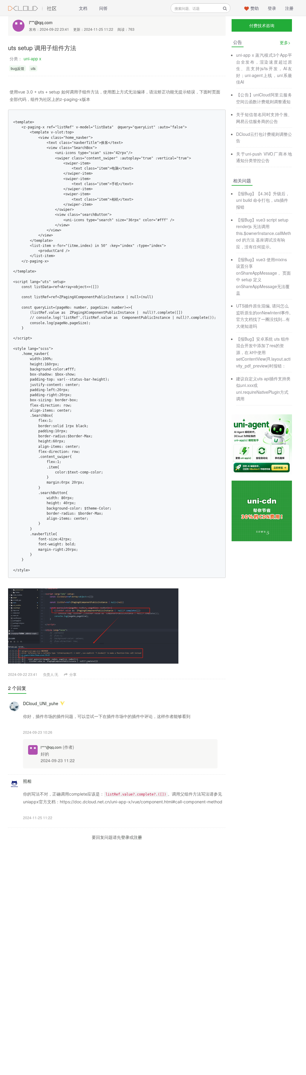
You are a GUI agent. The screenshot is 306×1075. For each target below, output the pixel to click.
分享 (72, 674)
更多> (285, 42)
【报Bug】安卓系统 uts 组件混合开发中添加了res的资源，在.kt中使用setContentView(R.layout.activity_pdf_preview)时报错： (263, 352)
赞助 (254, 8)
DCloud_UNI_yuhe (40, 703)
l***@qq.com (41, 22)
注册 (289, 8)
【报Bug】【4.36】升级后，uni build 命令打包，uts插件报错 (263, 200)
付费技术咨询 (261, 25)
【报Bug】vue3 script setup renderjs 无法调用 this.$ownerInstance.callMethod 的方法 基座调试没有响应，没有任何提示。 (263, 233)
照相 (27, 781)
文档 (83, 8)
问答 (103, 8)
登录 (272, 8)
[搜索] (224, 8)
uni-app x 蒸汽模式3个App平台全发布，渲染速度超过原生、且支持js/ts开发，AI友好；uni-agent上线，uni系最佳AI (264, 68)
